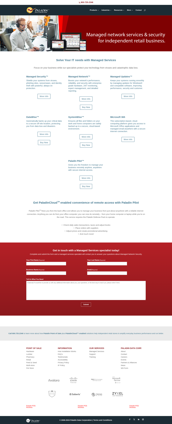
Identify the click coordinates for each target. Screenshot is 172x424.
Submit (86, 304)
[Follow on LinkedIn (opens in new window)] (138, 419)
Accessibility (63, 360)
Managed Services (96, 351)
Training (92, 357)
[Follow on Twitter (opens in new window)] (134, 419)
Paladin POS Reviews (31, 406)
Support (92, 354)
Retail (28, 360)
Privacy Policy (63, 363)
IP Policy (61, 365)
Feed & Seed (31, 363)
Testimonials (63, 357)
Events (123, 360)
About (123, 351)
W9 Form (124, 368)
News (123, 365)
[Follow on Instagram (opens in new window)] (143, 419)
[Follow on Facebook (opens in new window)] (129, 419)
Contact (139, 10)
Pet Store (30, 368)
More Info (44, 96)
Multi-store (30, 365)
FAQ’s (60, 354)
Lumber (29, 354)
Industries (105, 10)
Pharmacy (30, 357)
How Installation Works (67, 351)
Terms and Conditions (103, 420)
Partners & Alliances (129, 363)
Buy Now (86, 107)
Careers (124, 357)
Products (93, 10)
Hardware (30, 351)
